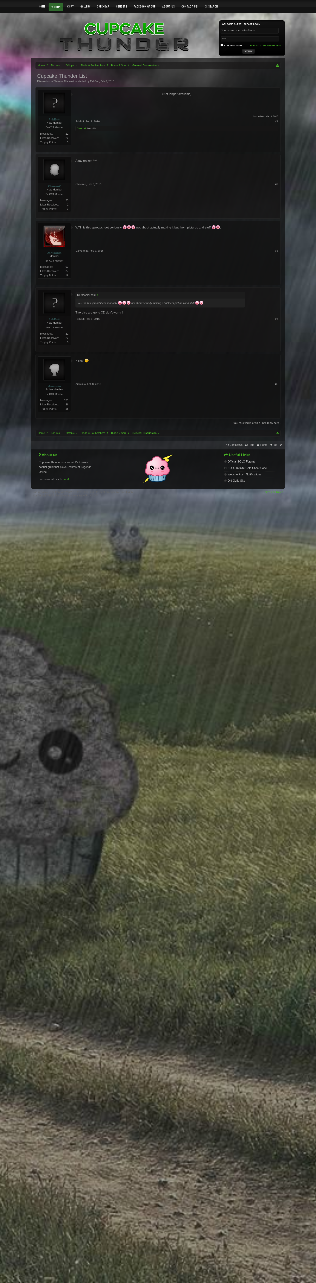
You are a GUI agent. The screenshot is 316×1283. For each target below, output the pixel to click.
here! (66, 479)
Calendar (103, 6)
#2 (276, 184)
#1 (276, 121)
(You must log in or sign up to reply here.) (257, 423)
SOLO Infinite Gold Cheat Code (247, 468)
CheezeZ (81, 128)
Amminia (80, 384)
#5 (276, 384)
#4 (276, 318)
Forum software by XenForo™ (66, 492)
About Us (168, 6)
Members (121, 6)
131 (66, 400)
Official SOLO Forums (241, 461)
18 (67, 275)
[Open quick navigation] (277, 65)
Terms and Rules (273, 492)
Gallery (85, 6)
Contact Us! (189, 6)
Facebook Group (145, 6)
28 (67, 408)
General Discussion (65, 81)
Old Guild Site (236, 480)
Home (42, 6)
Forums (56, 7)
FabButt (94, 81)
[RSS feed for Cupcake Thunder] (281, 445)
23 (67, 200)
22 (67, 133)
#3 (276, 250)
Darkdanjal (81, 250)
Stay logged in (232, 45)
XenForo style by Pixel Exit (115, 492)
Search (212, 6)
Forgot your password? (265, 45)
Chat (70, 6)
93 (67, 266)
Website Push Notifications (244, 474)
